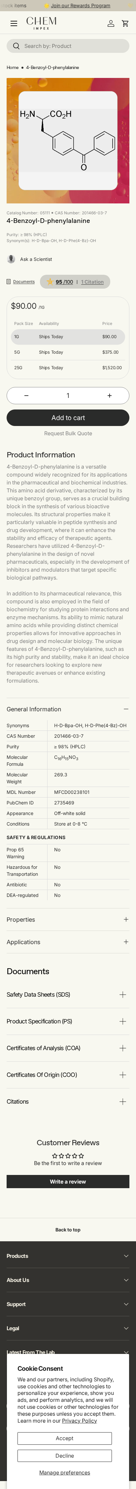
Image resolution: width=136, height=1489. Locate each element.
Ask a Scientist (36, 259)
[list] (68, 140)
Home (13, 67)
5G (17, 352)
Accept (64, 1438)
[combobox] (68, 46)
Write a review (68, 1181)
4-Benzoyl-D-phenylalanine (52, 67)
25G (18, 367)
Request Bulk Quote (68, 433)
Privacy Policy (79, 1420)
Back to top (68, 1229)
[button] (125, 23)
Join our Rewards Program (77, 5)
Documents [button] (24, 281)
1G (16, 336)
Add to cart (68, 418)
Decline (64, 1455)
